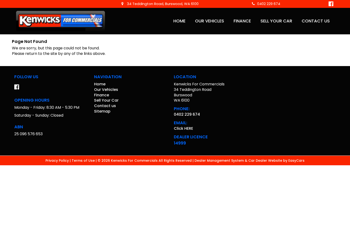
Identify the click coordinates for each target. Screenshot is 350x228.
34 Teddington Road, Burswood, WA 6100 (162, 3)
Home (179, 21)
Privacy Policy (57, 160)
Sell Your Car (276, 21)
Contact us (316, 21)
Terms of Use (84, 160)
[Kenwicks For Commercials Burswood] (60, 21)
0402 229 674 (268, 3)
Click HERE (183, 128)
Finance (242, 21)
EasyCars (296, 160)
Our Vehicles (209, 21)
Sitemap (102, 111)
